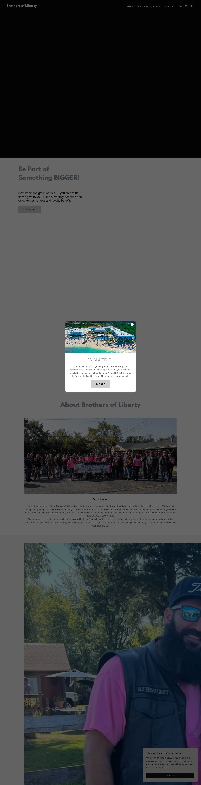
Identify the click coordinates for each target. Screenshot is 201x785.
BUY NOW (100, 384)
